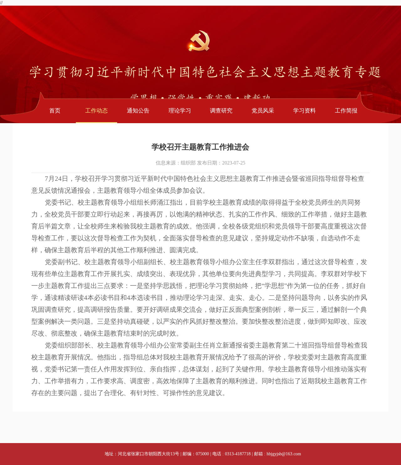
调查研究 (221, 110)
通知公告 (138, 110)
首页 (54, 110)
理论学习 (180, 110)
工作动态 (96, 110)
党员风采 (263, 110)
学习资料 (304, 110)
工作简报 (346, 110)
